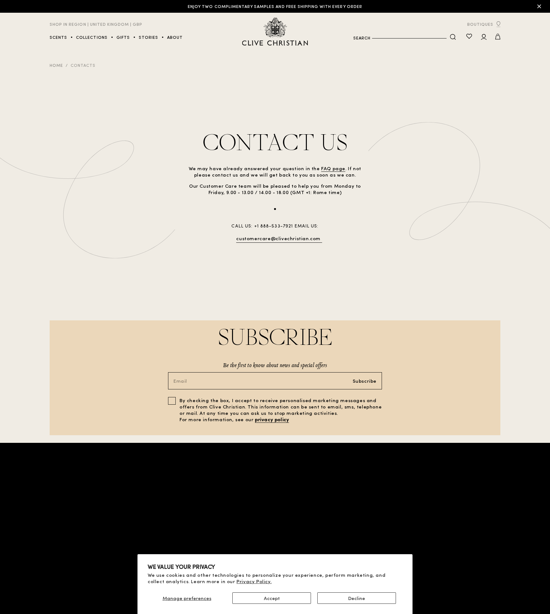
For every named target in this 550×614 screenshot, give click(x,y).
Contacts (83, 65)
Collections (65, 542)
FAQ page (333, 168)
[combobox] (409, 38)
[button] (497, 37)
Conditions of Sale (179, 523)
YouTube (490, 530)
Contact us (433, 528)
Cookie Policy (173, 542)
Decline (356, 598)
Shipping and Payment (182, 549)
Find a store (117, 523)
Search (361, 37)
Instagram (487, 542)
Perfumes (61, 536)
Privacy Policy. (253, 581)
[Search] (453, 37)
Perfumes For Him (70, 523)
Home (56, 65)
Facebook (489, 536)
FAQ (443, 533)
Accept (272, 598)
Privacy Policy (173, 536)
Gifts (109, 530)
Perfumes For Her (70, 530)
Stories (59, 549)
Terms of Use (172, 530)
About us (436, 522)
